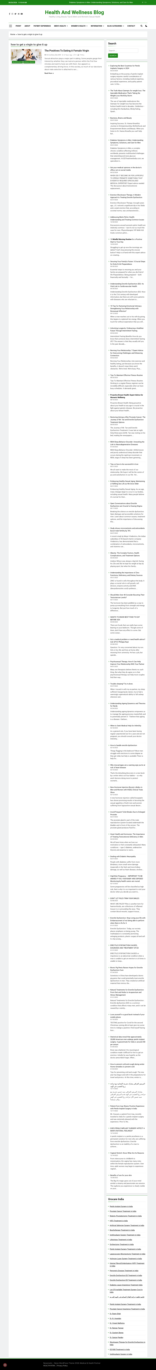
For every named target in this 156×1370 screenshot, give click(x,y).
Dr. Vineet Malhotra (117, 1323)
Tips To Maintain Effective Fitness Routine (126, 375)
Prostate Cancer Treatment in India (123, 1211)
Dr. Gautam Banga (116, 1333)
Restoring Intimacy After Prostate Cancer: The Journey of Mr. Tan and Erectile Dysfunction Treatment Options (127, 419)
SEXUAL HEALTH (29, 62)
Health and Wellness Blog (74, 12)
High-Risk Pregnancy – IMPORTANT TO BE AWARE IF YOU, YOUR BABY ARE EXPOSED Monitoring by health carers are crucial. (126, 878)
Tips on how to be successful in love (124, 464)
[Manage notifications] (5, 1365)
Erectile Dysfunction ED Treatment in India (126, 1275)
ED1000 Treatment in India (120, 1349)
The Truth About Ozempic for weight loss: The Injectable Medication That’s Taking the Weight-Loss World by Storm (127, 93)
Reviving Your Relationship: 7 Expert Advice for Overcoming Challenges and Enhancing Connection (126, 353)
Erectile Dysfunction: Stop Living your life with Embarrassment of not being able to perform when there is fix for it (127, 920)
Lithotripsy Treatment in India (121, 1240)
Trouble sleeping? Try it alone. (121, 684)
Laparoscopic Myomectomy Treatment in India (127, 1254)
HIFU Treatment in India (119, 1221)
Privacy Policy (62, 1366)
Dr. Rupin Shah (115, 1314)
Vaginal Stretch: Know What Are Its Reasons (127, 1153)
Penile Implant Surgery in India (121, 1206)
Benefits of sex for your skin (121, 1175)
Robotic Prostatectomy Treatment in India (126, 1216)
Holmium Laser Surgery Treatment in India (126, 1259)
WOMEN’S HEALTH (78, 26)
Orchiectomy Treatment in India (122, 1244)
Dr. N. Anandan (115, 1318)
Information (96, 26)
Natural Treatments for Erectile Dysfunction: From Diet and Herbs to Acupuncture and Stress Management (127, 992)
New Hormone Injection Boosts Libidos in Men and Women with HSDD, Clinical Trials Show (126, 789)
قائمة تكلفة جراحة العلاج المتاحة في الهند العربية (127, 1297)
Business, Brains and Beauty (121, 118)
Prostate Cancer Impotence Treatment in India (127, 1309)
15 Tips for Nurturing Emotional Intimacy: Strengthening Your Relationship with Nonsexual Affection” (126, 308)
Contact (131, 26)
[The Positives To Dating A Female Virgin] (26, 57)
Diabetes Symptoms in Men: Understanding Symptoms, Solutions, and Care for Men (101, 2)
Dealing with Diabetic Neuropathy (123, 856)
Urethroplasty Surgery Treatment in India (125, 1235)
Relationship (17, 62)
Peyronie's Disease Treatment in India (124, 1271)
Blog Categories (114, 26)
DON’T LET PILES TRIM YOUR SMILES (124, 898)
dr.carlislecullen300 (53, 55)
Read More (48, 73)
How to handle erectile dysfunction (123, 745)
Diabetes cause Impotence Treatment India (126, 1285)
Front (18, 26)
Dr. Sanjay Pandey (116, 1337)
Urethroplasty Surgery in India (121, 1354)
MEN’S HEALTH (60, 26)
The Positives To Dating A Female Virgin (67, 50)
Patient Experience (42, 26)
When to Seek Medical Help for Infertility (125, 726)
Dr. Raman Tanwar (116, 1328)
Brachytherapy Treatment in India (122, 1230)
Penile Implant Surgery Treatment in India (125, 1249)
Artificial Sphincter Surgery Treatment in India (127, 1225)
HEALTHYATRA (49, 1366)
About (27, 26)
